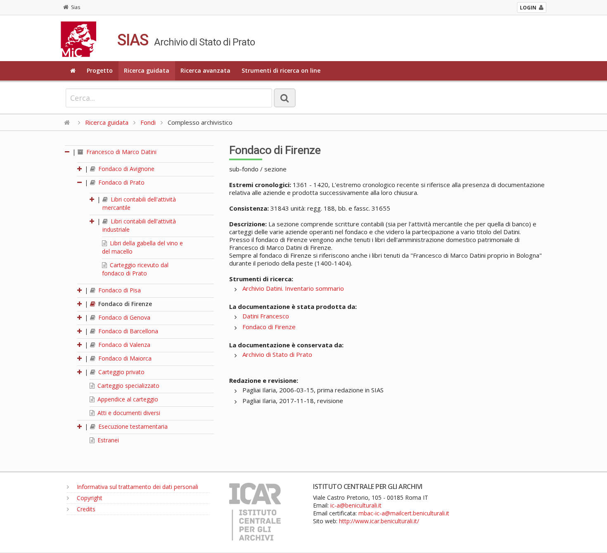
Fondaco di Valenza (123, 345)
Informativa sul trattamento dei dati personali (136, 487)
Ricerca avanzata (205, 70)
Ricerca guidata (146, 70)
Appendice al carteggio (127, 399)
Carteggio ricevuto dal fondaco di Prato (135, 269)
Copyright (88, 498)
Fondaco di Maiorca (124, 358)
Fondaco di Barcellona (127, 331)
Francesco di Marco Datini (120, 152)
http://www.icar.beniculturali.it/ (379, 521)
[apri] (80, 169)
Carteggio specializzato (127, 385)
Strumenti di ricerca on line (281, 70)
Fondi (148, 122)
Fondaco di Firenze (124, 304)
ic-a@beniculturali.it (356, 505)
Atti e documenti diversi (128, 413)
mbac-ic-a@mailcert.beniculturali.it (403, 513)
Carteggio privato (121, 372)
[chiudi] (80, 182)
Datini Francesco (265, 316)
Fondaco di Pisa (119, 290)
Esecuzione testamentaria (132, 426)
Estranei (107, 440)
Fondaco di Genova (123, 317)
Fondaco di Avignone (125, 169)
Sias (75, 7)
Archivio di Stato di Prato (277, 354)
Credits (85, 509)
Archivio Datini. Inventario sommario (293, 288)
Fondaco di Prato (121, 182)
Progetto (100, 70)
